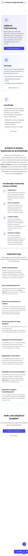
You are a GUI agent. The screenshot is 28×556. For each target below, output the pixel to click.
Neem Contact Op (14, 435)
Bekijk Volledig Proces (13, 87)
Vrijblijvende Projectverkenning (14, 431)
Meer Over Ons (13, 131)
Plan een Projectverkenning (13, 48)
